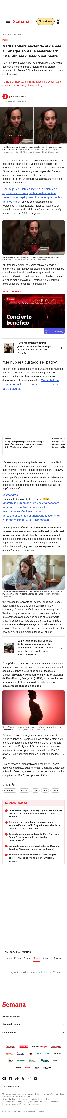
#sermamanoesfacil (14, 511)
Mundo (17, 34)
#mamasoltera (27, 503)
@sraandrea (10, 495)
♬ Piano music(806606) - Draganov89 (26, 519)
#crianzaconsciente (14, 515)
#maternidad (10, 503)
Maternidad (9, 790)
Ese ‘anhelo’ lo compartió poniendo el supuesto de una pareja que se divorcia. (31, 384)
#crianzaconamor (49, 515)
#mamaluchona (12, 507)
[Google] (4, 1079)
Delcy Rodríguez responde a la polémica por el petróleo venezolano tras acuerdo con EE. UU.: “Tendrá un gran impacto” (24, 444)
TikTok (55, 790)
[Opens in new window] (10, 1079)
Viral (45, 790)
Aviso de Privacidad (14, 1087)
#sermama (34, 511)
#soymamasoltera (48, 503)
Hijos (35, 790)
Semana (6, 34)
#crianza (32, 515)
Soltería (24, 790)
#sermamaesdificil (33, 507)
